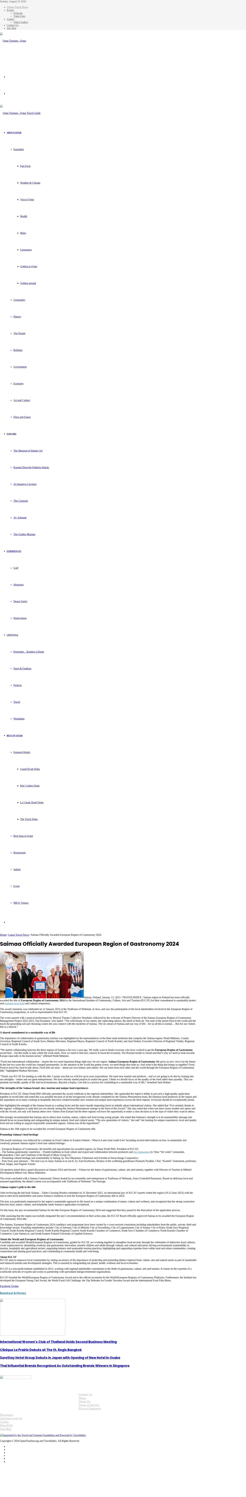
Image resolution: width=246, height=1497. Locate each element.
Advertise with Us (11, 1418)
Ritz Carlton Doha (29, 785)
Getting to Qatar (28, 266)
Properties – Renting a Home (28, 651)
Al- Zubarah (19, 517)
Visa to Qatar (27, 199)
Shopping (18, 584)
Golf (15, 567)
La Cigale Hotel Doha (32, 802)
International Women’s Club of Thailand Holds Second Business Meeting (58, 1342)
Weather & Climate (30, 182)
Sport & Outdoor (22, 668)
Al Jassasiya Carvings (24, 484)
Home (3, 934)
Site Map (11, 28)
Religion (17, 350)
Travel (16, 701)
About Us (84, 1401)
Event (16, 886)
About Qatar (14, 132)
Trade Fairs (19, 16)
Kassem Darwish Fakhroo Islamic (31, 467)
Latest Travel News (18, 934)
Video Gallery (20, 22)
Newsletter (6, 1415)
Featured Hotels (21, 752)
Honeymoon (20, 618)
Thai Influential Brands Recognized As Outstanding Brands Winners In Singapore (65, 1365)
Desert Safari (20, 601)
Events (10, 10)
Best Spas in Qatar (23, 835)
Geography (19, 299)
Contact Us (13, 25)
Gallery (11, 19)
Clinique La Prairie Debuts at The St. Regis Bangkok (41, 1350)
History (17, 316)
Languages (26, 249)
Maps (23, 233)
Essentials (18, 149)
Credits (4, 1422)
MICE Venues (20, 902)
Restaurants (19, 852)
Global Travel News (17, 7)
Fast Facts (25, 166)
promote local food (14, 1003)
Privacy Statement (90, 1408)
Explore (11, 434)
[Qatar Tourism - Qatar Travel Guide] (16, 57)
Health (23, 216)
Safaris (17, 869)
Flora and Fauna (22, 417)
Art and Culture (21, 400)
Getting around (28, 283)
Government (20, 366)
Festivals (18, 13)
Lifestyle (12, 635)
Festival (17, 685)
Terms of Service (89, 1405)
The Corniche (20, 500)
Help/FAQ (6, 1425)
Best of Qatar (15, 735)
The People (19, 333)
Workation (18, 718)
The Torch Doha (29, 819)
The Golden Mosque (24, 534)
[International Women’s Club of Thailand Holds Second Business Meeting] (32, 1334)
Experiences (14, 551)
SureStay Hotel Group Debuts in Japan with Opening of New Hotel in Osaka (60, 1357)
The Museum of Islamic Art (28, 450)
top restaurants (141, 1152)
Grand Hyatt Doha (30, 769)
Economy (18, 383)
